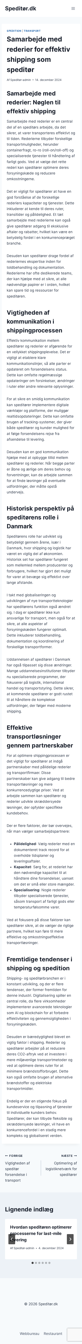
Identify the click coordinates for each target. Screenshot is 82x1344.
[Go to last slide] (11, 1239)
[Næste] (70, 1239)
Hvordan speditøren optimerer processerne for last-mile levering (41, 1233)
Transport (32, 30)
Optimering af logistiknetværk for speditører (61, 1165)
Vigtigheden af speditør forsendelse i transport (17, 1168)
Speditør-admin (20, 80)
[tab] (33, 1263)
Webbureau (29, 1334)
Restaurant (53, 1334)
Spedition (14, 30)
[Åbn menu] (73, 8)
